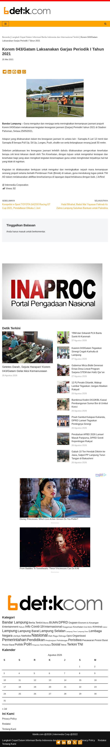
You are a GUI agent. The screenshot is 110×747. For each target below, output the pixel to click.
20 (50, 687)
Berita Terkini (36, 622)
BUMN (53, 622)
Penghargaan (50, 640)
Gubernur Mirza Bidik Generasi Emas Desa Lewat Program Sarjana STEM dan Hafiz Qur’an (88, 369)
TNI (80, 644)
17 (5, 687)
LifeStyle (17, 636)
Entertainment (10, 626)
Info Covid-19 (34, 626)
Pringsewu (36, 645)
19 (35, 687)
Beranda (6, 37)
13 (50, 680)
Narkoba (26, 635)
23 (95, 687)
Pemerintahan (14, 639)
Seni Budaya (45, 645)
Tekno (63, 645)
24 (5, 694)
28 (65, 694)
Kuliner (105, 627)
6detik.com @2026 (42, 734)
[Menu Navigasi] (5, 23)
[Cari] (105, 24)
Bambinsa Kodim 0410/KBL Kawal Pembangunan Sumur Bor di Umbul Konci (90, 403)
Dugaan (73, 622)
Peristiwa (75, 640)
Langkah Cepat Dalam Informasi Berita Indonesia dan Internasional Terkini (45, 37)
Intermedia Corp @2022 (65, 734)
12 (35, 680)
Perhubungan (62, 640)
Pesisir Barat (101, 640)
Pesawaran (88, 640)
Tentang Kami (9, 729)
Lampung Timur (71, 631)
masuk (22, 231)
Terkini (72, 644)
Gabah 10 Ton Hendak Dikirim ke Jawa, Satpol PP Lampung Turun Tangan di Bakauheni (88, 455)
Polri (28, 644)
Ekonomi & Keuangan (88, 622)
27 (50, 694)
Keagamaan (67, 627)
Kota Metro (88, 627)
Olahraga (62, 636)
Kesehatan (78, 627)
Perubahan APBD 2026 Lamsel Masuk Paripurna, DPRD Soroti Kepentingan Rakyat (88, 438)
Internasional (53, 626)
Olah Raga (53, 636)
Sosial (55, 644)
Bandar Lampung (15, 622)
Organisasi (79, 635)
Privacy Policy (9, 719)
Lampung (9, 631)
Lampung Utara (82, 631)
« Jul (4, 709)
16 (95, 680)
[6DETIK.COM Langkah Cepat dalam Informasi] (27, 11)
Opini (69, 635)
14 (65, 680)
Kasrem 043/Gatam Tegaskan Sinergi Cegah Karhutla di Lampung (87, 351)
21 (65, 687)
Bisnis (46, 623)
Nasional (40, 635)
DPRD (63, 622)
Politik (19, 644)
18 (20, 687)
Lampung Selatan (52, 631)
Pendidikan (36, 640)
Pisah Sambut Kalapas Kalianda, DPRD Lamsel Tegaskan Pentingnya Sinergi (88, 420)
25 (20, 694)
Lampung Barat (28, 631)
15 (80, 680)
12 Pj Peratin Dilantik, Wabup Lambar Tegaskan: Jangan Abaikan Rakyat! (89, 386)
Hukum (22, 627)
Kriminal (97, 626)
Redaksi (6, 724)
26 (35, 694)
